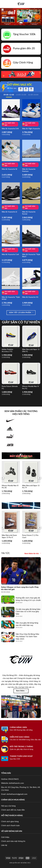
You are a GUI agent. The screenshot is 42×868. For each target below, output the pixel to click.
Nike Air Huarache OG (30, 297)
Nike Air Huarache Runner (28, 213)
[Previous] (2, 478)
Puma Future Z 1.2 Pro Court (30, 536)
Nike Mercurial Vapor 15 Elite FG (31, 350)
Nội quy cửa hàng (8, 806)
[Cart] (39, 4)
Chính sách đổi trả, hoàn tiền (13, 810)
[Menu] (3, 4)
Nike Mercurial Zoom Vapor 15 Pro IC (9, 536)
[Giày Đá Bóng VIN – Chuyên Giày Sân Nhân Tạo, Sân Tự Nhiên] (21, 4)
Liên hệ (4, 845)
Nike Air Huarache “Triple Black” (31, 255)
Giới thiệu (5, 837)
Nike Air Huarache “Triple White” (11, 298)
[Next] (39, 478)
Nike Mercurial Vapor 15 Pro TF (31, 487)
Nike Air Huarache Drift (10, 129)
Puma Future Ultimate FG (10, 387)
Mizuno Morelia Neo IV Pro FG (30, 387)
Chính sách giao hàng (10, 821)
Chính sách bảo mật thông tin (13, 841)
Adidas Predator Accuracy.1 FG (7, 350)
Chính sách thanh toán (10, 825)
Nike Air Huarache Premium (28, 170)
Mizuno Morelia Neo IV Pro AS (10, 487)
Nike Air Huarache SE (9, 169)
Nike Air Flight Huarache (31, 129)
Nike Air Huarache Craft (10, 254)
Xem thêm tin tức (31, 553)
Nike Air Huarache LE (9, 212)
